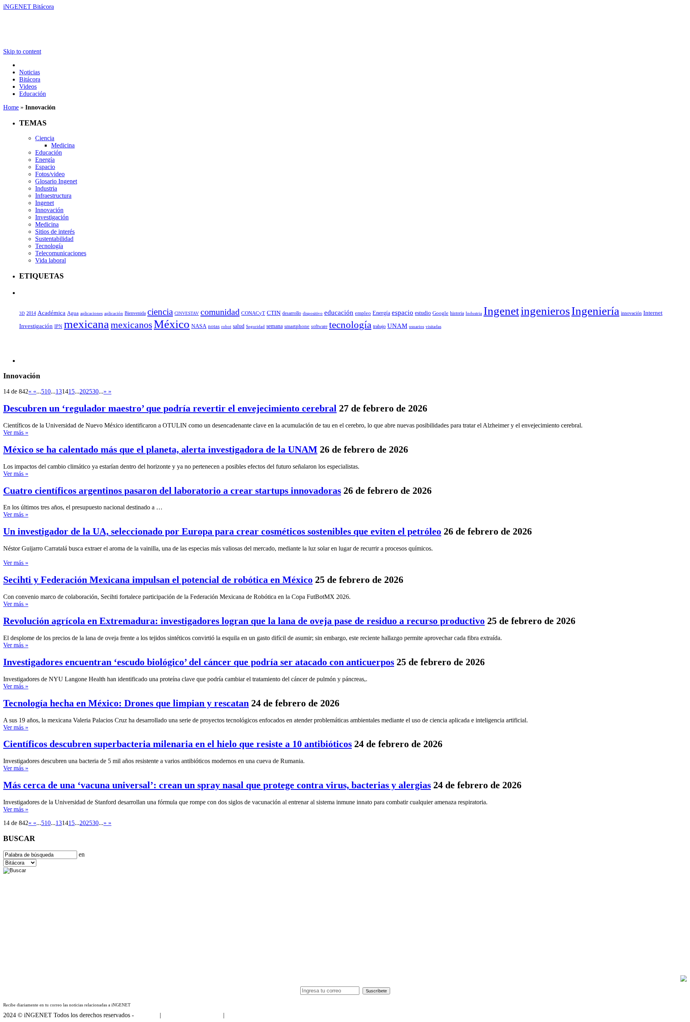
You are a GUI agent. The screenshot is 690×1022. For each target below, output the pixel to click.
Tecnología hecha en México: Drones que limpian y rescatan (126, 703)
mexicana (86, 324)
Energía (45, 159)
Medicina (63, 145)
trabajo (379, 326)
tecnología (350, 324)
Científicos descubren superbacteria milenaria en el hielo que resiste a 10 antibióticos (177, 744)
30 (95, 391)
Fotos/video (50, 174)
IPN (58, 326)
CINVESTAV (186, 313)
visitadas (433, 326)
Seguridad (255, 326)
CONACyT (253, 313)
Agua (73, 313)
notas (214, 326)
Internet (652, 312)
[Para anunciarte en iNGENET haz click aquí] (683, 979)
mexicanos (131, 325)
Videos (28, 86)
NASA (198, 326)
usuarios (416, 326)
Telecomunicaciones (60, 253)
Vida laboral (50, 260)
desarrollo (291, 313)
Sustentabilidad (54, 238)
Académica (51, 313)
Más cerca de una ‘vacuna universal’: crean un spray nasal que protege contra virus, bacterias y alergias (217, 785)
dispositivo (313, 313)
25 (89, 391)
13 (59, 391)
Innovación (49, 210)
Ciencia (44, 138)
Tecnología (49, 246)
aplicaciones (91, 313)
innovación (631, 313)
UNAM (397, 325)
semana (274, 326)
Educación (32, 93)
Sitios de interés (55, 231)
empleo (363, 313)
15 (71, 391)
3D (22, 313)
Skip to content (22, 51)
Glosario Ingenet (56, 181)
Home (11, 107)
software (319, 326)
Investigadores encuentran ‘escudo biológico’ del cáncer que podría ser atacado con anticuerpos (198, 662)
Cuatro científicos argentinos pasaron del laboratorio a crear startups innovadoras (172, 490)
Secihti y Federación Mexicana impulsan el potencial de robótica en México (158, 580)
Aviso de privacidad (251, 1015)
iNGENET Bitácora (28, 6)
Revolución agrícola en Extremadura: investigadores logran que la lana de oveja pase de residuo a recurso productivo (244, 621)
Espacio (45, 166)
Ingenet (44, 202)
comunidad (220, 312)
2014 (31, 313)
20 (82, 391)
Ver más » (15, 432)
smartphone (296, 326)
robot (226, 326)
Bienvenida (135, 313)
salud (238, 326)
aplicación (113, 313)
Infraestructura (53, 195)
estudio (423, 313)
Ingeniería (595, 310)
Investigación (52, 217)
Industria (46, 188)
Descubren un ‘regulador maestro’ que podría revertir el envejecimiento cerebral (170, 408)
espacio (402, 312)
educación (338, 312)
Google (440, 313)
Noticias (29, 72)
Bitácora (29, 79)
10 (47, 391)
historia (457, 313)
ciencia (160, 311)
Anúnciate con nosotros (192, 1015)
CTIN (274, 312)
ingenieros (545, 310)
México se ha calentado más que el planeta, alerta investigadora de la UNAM (160, 449)
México (172, 324)
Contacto (146, 1015)
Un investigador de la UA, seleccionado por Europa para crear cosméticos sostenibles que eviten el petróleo (222, 531)
